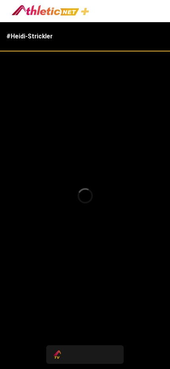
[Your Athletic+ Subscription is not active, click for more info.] (86, 12)
